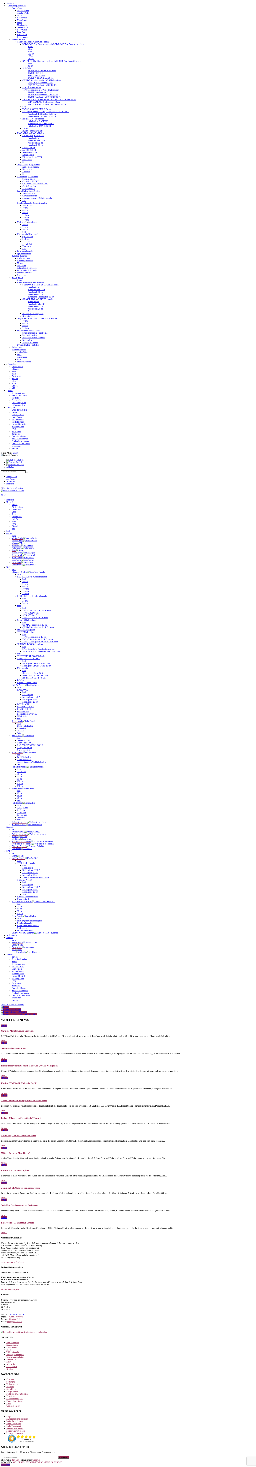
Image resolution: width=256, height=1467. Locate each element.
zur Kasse (10, 479)
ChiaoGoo (16, 369)
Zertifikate (16, 434)
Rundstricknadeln (24, 203)
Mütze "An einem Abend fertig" (15, 1153)
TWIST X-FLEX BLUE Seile (40, 78)
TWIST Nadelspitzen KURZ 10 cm (43, 95)
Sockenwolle (22, 27)
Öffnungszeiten (18, 405)
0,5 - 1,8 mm (27, 236)
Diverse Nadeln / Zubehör (28, 345)
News (14, 412)
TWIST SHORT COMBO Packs (36, 109)
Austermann (22, 357)
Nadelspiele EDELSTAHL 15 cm (42, 114)
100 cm (31, 54)
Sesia (19, 354)
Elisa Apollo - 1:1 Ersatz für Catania (17, 1223)
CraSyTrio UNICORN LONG (35, 184)
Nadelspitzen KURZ (36, 140)
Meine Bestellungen (14, 1421)
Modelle (15, 350)
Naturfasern (22, 20)
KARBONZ (27, 135)
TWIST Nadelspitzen (31, 90)
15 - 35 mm (27, 244)
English (18, 462)
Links (8, 1403)
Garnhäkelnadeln (29, 196)
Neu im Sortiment (19, 395)
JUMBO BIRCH (29, 152)
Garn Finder (17, 417)
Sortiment (10, 1382)
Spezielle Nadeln (24, 253)
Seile (24, 68)
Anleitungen (17, 347)
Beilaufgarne (22, 37)
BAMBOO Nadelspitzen (32, 313)
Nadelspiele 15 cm (35, 143)
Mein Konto (11, 476)
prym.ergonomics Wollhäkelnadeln (37, 198)
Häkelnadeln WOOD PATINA (41, 123)
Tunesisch (26, 246)
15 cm (25, 227)
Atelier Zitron (23, 352)
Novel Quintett (28, 188)
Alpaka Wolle (23, 13)
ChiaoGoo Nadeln (25, 42)
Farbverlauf (22, 34)
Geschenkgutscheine (15, 1357)
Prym (14, 383)
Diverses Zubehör (24, 273)
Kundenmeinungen (20, 439)
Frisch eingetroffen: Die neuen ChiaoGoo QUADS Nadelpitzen (29, 1066)
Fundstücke (16, 400)
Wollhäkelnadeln (29, 193)
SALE (14, 277)
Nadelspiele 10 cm (35, 292)
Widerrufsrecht (12, 1352)
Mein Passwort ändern (15, 1431)
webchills (36, 1460)
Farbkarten (16, 431)
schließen (10, 467)
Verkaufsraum (17, 419)
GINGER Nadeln (29, 299)
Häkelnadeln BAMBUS (38, 121)
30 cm (30, 66)
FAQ (14, 429)
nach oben (5, 1465)
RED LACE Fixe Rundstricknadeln (37, 44)
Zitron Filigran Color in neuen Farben (18, 1135)
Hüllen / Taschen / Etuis (32, 131)
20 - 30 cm (26, 205)
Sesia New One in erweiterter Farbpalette (19, 1205)
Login (15, 453)
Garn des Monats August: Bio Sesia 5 (18, 1031)
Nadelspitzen (33, 138)
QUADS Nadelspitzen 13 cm (40, 83)
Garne (14, 8)
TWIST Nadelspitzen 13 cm (39, 92)
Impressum (16, 446)
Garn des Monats (19, 436)
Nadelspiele (22, 222)
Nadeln (15, 39)
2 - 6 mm (26, 239)
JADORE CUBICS (30, 150)
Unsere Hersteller (19, 424)
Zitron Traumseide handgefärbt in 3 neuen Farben (24, 1100)
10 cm (25, 224)
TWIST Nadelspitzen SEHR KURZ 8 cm (45, 97)
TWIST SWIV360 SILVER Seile (42, 70)
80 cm (30, 51)
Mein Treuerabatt (13, 1426)
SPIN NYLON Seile (36, 75)
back (8, 531)
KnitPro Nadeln (23, 133)
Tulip (14, 374)
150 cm (31, 58)
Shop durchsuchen (19, 410)
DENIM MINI (28, 147)
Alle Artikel (11, 1364)
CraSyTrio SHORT (30, 181)
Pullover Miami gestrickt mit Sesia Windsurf (21, 1118)
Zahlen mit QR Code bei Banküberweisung (20, 1188)
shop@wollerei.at (14, 1321)
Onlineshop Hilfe (19, 402)
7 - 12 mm (26, 241)
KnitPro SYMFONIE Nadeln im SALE (19, 1083)
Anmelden (10, 481)
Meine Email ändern (14, 1428)
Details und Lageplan (10, 1289)
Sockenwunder (28, 179)
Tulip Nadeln (22, 164)
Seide (19, 22)
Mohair (20, 15)
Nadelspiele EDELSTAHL (33, 111)
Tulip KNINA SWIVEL (27, 318)
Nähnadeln (27, 169)
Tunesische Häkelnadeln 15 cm (41, 297)
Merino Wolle (23, 10)
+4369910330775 (16, 1314)
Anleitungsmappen (25, 261)
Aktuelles (10, 1386)
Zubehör (26, 128)
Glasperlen (21, 275)
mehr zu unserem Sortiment (12, 1262)
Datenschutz (11, 1347)
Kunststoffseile (28, 316)
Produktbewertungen (20, 441)
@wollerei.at (14, 1319)
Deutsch (19, 460)
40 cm (30, 46)
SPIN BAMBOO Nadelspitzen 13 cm (44, 102)
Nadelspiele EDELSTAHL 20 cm (42, 116)
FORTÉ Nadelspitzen (31, 87)
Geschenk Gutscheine (21, 443)
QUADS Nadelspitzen (31, 80)
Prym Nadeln (22, 191)
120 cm (31, 56)
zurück (14, 504)
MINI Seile (27, 160)
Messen (20, 263)
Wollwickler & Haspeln (27, 270)
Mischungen (22, 25)
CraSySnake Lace (30, 186)
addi (13, 388)
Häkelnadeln (27, 119)
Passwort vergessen (14, 1433)
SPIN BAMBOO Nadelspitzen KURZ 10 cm (47, 104)
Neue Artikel (11, 1366)
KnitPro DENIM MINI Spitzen (15, 1170)
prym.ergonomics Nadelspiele (34, 333)
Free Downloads (24, 362)
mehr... (4, 1040)
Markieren (21, 265)
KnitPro (15, 378)
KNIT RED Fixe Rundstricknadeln (37, 61)
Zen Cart (15, 1460)
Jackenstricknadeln (25, 251)
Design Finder (12, 1391)
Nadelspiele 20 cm (35, 145)
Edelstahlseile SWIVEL (32, 157)
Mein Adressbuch (13, 1423)
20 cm (25, 229)
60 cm (30, 49)
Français (20, 464)
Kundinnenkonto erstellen (17, 1419)
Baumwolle (22, 18)
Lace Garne (22, 32)
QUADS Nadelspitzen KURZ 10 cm (43, 85)
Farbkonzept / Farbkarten (17, 1394)
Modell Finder (18, 422)
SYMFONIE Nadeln (31, 285)
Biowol (15, 386)
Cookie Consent (13, 1406)
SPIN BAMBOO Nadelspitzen (35, 99)
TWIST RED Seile (36, 73)
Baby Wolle (22, 30)
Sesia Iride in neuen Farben (13, 1048)
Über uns (10, 1379)
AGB (8, 1350)
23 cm (30, 63)
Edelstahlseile (28, 155)
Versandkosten (18, 414)
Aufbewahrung (23, 258)
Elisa (19, 359)
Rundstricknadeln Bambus (33, 338)
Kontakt (15, 448)
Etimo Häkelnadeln (30, 167)
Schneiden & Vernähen (27, 268)
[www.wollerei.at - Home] (12, 491)
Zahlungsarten (18, 427)
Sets (24, 107)
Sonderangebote (18, 393)
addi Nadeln (22, 176)
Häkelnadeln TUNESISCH (39, 126)
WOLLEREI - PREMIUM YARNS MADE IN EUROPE (37, 1462)
